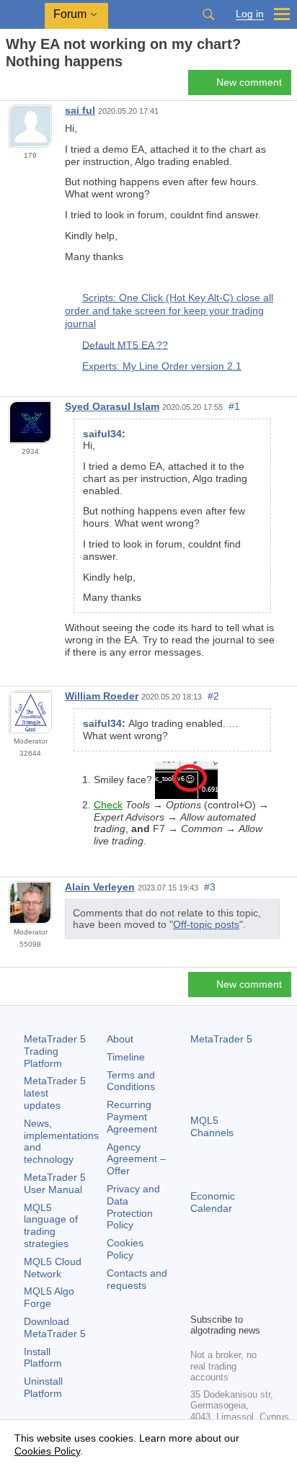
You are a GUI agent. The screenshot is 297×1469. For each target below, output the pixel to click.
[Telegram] (222, 1276)
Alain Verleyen (100, 887)
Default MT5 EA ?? (125, 344)
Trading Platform (55, 1051)
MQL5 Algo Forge (49, 1297)
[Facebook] (199, 1276)
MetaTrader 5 (221, 1039)
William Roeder (101, 696)
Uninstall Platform (43, 1387)
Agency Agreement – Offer (136, 1159)
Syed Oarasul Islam (112, 406)
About (120, 1039)
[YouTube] (199, 1299)
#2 (213, 696)
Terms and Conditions (131, 1081)
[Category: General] (27, 86)
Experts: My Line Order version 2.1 (161, 366)
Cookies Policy (125, 1249)
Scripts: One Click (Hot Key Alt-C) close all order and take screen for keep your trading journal (169, 310)
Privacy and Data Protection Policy (133, 1207)
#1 (234, 406)
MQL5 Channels (212, 1126)
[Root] (10, 86)
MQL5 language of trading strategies (51, 1225)
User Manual (55, 1183)
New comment (249, 82)
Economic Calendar (212, 1202)
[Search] (208, 14)
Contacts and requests (137, 1279)
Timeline (126, 1057)
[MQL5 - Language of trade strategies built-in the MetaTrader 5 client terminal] (22, 15)
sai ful (80, 110)
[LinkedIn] (222, 1299)
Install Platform (43, 1358)
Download (55, 1327)
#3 (210, 887)
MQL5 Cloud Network (52, 1268)
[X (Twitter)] (245, 1276)
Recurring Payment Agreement (132, 1117)
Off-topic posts (206, 924)
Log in (250, 14)
